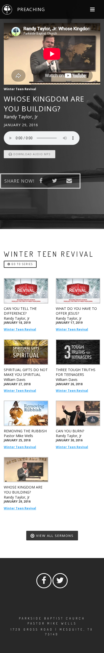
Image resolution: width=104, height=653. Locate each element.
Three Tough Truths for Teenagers (75, 372)
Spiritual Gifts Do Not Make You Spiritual (26, 372)
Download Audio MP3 (31, 154)
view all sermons (54, 535)
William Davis (14, 379)
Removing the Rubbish (25, 431)
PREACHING (31, 9)
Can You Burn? (70, 431)
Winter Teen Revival (20, 329)
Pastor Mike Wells (18, 435)
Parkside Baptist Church (52, 618)
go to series (21, 264)
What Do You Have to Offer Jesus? (76, 311)
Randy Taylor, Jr (17, 318)
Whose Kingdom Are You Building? (23, 490)
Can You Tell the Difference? (20, 311)
